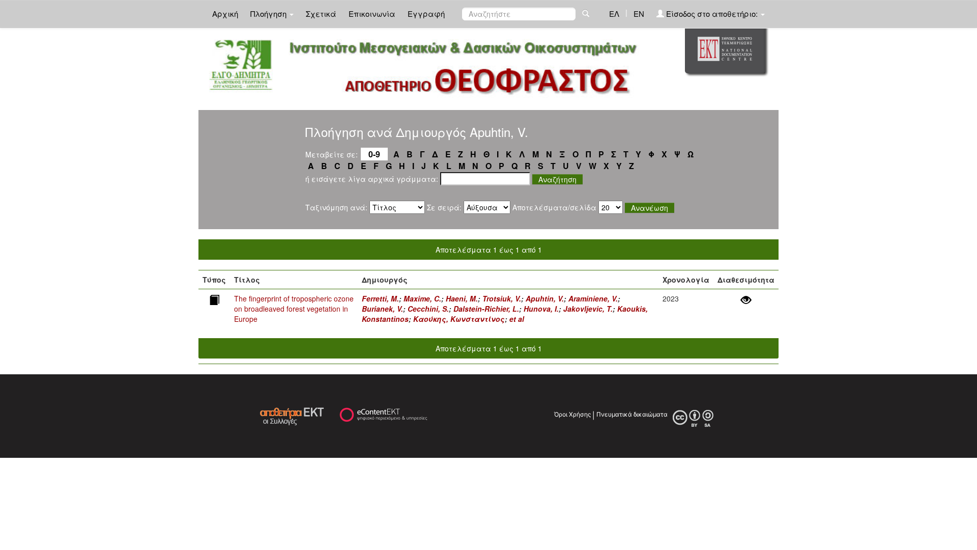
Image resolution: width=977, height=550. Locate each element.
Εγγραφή (426, 13)
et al (516, 319)
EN (639, 13)
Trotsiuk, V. (501, 298)
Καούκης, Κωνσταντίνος (459, 319)
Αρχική (225, 13)
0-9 (374, 154)
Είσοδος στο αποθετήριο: (712, 13)
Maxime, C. (422, 298)
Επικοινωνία (372, 13)
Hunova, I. (541, 309)
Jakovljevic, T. (588, 309)
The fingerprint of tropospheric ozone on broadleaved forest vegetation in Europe (294, 308)
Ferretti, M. (380, 298)
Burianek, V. (382, 309)
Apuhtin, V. (545, 298)
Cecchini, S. (428, 309)
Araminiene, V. (593, 298)
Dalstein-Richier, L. (486, 309)
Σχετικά (321, 13)
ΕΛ (614, 13)
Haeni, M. (462, 298)
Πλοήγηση (269, 13)
